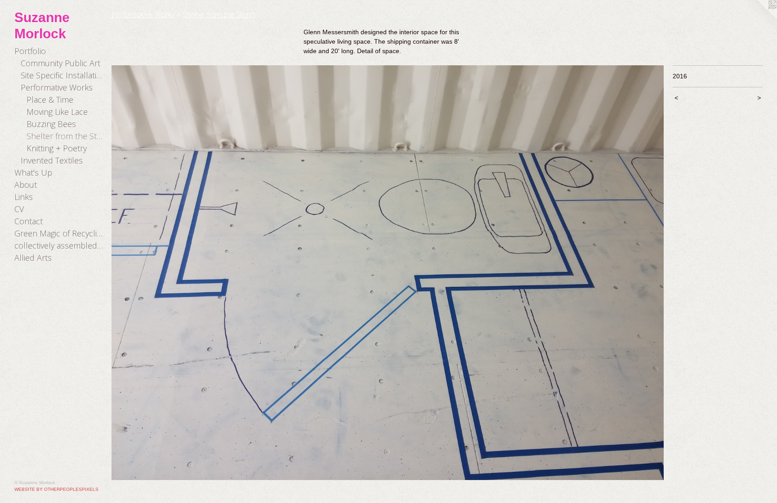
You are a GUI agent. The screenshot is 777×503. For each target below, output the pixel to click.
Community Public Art (60, 63)
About (25, 184)
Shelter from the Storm (65, 136)
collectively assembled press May (59, 245)
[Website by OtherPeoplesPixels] (759, 18)
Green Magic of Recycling (59, 233)
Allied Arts (33, 257)
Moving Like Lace (57, 111)
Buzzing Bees (51, 123)
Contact (28, 221)
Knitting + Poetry (57, 148)
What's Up (33, 172)
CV (19, 209)
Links (23, 196)
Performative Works (57, 87)
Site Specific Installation (63, 75)
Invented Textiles (52, 160)
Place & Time (50, 99)
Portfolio (30, 50)
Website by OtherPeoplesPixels (56, 489)
